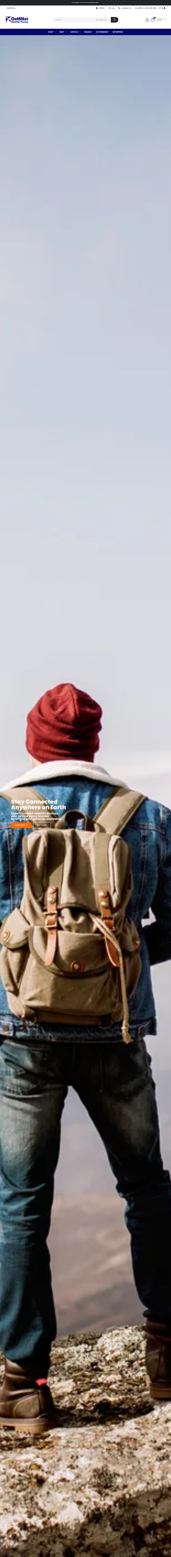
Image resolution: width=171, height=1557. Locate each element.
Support (101, 8)
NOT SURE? (42, 825)
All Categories (101, 20)
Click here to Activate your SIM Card (84, 2)
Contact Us (126, 8)
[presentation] (1, 813)
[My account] (147, 20)
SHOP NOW (20, 825)
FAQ (112, 8)
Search (114, 20)
